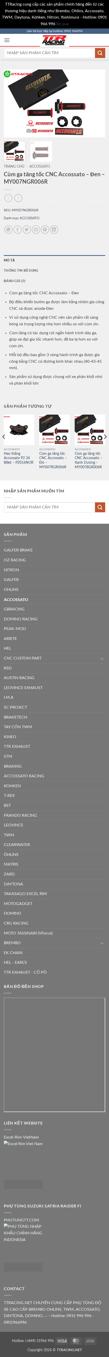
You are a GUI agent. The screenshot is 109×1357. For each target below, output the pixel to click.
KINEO (10, 737)
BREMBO (12, 943)
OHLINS (11, 590)
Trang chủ (14, 166)
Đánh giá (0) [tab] (14, 281)
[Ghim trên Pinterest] (45, 229)
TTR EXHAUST (17, 747)
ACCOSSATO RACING (24, 776)
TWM (9, 835)
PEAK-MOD (15, 629)
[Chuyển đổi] (102, 658)
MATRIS (11, 864)
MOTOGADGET (18, 904)
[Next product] (8, 198)
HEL (7, 648)
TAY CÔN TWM (18, 727)
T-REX (9, 796)
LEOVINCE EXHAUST (23, 688)
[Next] (96, 103)
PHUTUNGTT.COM (21, 1220)
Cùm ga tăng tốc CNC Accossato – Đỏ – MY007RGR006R (53, 460)
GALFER (11, 580)
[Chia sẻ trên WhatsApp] (8, 229)
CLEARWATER (17, 845)
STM (8, 756)
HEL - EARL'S (15, 962)
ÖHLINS (11, 855)
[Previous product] (18, 198)
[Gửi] (100, 53)
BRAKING (13, 766)
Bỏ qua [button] (62, 24)
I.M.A (8, 697)
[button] (7, 40)
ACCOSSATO (39, 166)
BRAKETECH (15, 717)
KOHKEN (12, 786)
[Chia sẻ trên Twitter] (27, 229)
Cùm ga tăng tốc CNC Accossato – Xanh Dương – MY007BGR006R (88, 460)
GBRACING (14, 609)
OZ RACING (15, 560)
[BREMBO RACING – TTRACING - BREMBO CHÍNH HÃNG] (54, 40)
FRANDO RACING (20, 815)
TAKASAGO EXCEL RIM (25, 894)
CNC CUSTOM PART (23, 658)
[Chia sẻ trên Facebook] (17, 229)
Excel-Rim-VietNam (21, 1137)
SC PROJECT (15, 707)
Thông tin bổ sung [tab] (21, 270)
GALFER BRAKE (18, 550)
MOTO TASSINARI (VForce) (28, 933)
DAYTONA (13, 884)
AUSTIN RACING (19, 678)
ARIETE (10, 639)
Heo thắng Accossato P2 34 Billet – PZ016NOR (18, 458)
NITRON (11, 570)
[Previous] (12, 103)
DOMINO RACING (21, 619)
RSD (8, 668)
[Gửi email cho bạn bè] (36, 229)
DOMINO (12, 913)
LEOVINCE (13, 825)
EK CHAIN (13, 953)
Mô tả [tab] (9, 260)
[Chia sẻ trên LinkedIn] (54, 229)
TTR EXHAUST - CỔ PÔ (25, 972)
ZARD (9, 874)
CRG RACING (16, 923)
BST (7, 806)
